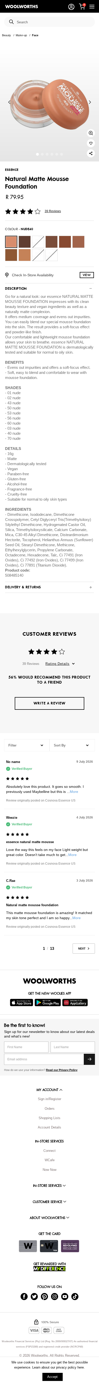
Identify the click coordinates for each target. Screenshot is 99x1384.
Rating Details (57, 664)
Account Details (49, 1127)
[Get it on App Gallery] (75, 1002)
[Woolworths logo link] (21, 6)
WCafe (50, 1160)
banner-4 (56, 154)
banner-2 (47, 154)
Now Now (49, 1170)
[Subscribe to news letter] (89, 1059)
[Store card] (28, 1246)
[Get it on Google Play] (48, 1002)
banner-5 (61, 154)
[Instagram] (54, 1296)
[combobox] (54, 22)
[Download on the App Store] (22, 1002)
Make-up (21, 35)
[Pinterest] (44, 1296)
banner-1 (42, 154)
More (74, 792)
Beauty (6, 35)
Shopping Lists (49, 1118)
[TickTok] (74, 1296)
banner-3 (52, 154)
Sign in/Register (49, 1099)
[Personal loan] (70, 1246)
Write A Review (49, 703)
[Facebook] (24, 1296)
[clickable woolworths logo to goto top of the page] (49, 981)
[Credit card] (49, 1246)
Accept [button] (52, 1377)
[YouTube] (64, 1296)
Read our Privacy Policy (61, 1069)
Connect (49, 1151)
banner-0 (37, 154)
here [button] (80, 1367)
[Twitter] (34, 1296)
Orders (50, 1108)
